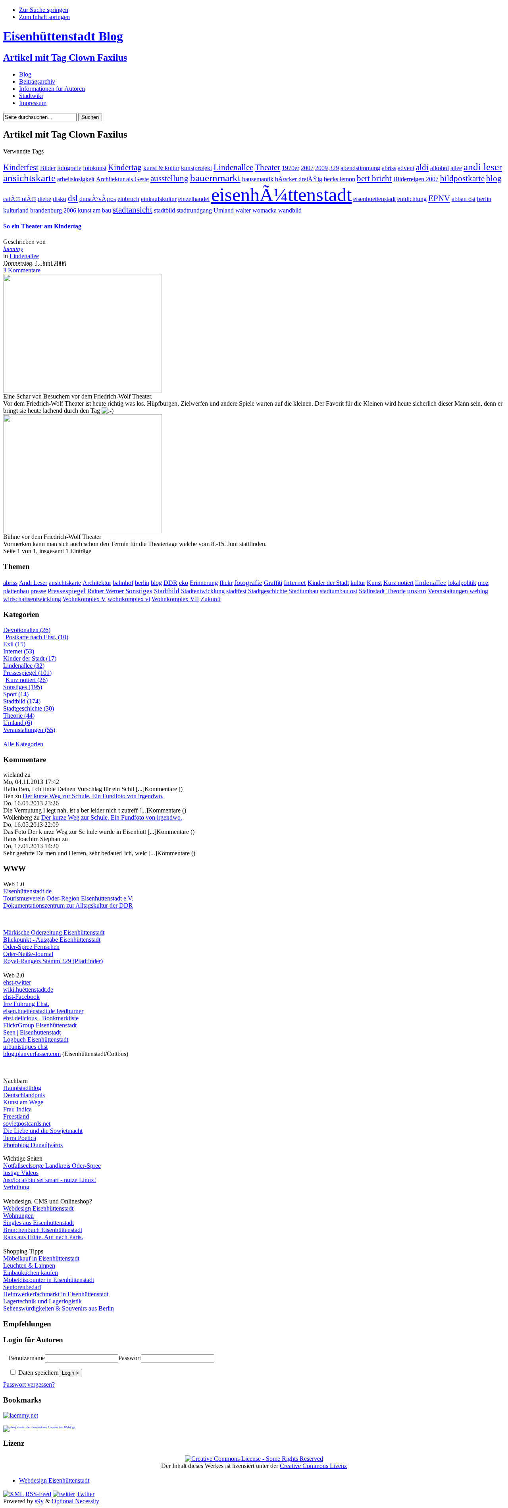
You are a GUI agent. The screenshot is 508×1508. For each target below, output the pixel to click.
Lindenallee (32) (23, 665)
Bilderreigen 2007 (416, 179)
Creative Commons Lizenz (313, 1465)
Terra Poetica (19, 1137)
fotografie (69, 168)
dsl (73, 198)
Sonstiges (138, 591)
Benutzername (27, 1358)
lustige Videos (20, 1172)
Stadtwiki (31, 95)
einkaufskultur (159, 198)
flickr (226, 582)
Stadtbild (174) (21, 701)
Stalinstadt (372, 591)
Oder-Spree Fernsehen (31, 946)
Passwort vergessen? (29, 1384)
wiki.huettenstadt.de (28, 989)
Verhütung (16, 1187)
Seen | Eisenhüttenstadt (32, 1032)
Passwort (129, 1358)
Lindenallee (233, 167)
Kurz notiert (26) (27, 679)
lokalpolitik (462, 582)
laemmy (13, 248)
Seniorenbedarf (22, 1287)
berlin (484, 198)
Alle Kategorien (23, 744)
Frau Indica (17, 1109)
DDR (170, 582)
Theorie (396, 591)
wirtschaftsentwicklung (32, 599)
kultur (357, 582)
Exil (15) (14, 644)
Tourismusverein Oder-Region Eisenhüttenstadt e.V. (68, 898)
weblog (479, 591)
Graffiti (273, 582)
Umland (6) (17, 722)
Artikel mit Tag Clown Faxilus (65, 57)
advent (406, 168)
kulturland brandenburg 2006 (39, 210)
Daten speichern (38, 1372)
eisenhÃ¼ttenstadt (281, 194)
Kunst (374, 582)
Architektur (97, 582)
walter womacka (256, 210)
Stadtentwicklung (203, 591)
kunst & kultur (161, 168)
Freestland (16, 1116)
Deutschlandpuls (24, 1095)
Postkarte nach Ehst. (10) (37, 637)
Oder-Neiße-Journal (28, 953)
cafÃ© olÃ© (19, 198)
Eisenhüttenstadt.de (27, 891)
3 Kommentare (21, 270)
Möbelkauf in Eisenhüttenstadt (41, 1258)
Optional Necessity (75, 1501)
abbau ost (463, 198)
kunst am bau (94, 210)
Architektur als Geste (122, 179)
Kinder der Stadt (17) (29, 658)
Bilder (48, 168)
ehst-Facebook (21, 996)
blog (494, 178)
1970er (290, 168)
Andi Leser (33, 582)
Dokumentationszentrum (34, 905)
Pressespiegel (67, 591)
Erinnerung (204, 582)
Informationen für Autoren (52, 88)
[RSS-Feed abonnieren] (13, 1494)
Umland (224, 210)
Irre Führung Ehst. (26, 1003)
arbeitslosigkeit (75, 179)
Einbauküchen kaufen (30, 1272)
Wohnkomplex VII (175, 599)
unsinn (416, 591)
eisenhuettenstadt (374, 198)
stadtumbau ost (338, 591)
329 (334, 168)
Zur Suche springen (43, 9)
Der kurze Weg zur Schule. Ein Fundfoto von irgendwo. (93, 796)
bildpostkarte (462, 178)
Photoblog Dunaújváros (33, 1145)
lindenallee (430, 582)
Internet (295, 582)
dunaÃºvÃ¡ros (97, 198)
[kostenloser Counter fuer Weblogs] (39, 1426)
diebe (44, 198)
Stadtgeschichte (267, 591)
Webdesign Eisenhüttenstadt (38, 1208)
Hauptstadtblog (22, 1088)
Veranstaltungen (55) (29, 729)
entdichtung (412, 198)
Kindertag (125, 167)
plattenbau (16, 591)
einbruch (128, 198)
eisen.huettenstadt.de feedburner (43, 1011)
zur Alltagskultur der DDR (99, 905)
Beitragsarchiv (37, 81)
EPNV (439, 198)
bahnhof (123, 582)
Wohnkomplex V (84, 599)
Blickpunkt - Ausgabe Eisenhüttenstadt (51, 939)
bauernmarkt (215, 177)
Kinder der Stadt (328, 582)
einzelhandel (194, 198)
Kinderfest (20, 167)
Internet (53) (18, 651)
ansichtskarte (29, 177)
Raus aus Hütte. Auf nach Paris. (43, 1237)
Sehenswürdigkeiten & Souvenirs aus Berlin (58, 1308)
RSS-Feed (38, 1494)
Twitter (85, 1494)
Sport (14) (16, 694)
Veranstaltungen (448, 591)
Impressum (32, 103)
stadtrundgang (194, 210)
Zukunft (210, 599)
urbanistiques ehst (25, 1046)
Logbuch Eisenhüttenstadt (35, 1039)
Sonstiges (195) (22, 687)
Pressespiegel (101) (27, 672)
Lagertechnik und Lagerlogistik (42, 1301)
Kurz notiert (398, 582)
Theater (267, 167)
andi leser (483, 166)
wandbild (290, 210)
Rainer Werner (105, 591)
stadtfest (236, 591)
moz (483, 582)
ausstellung (169, 178)
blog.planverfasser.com (32, 1053)
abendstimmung (360, 168)
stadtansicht (132, 209)
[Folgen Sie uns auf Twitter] (64, 1494)
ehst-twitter (17, 982)
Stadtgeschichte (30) (28, 708)
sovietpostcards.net (26, 1123)
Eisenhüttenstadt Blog (63, 36)
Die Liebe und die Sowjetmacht (43, 1130)
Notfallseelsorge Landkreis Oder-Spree (52, 1165)
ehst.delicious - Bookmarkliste (41, 1018)
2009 (321, 168)
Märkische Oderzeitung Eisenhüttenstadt (53, 932)
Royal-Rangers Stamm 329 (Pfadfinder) (53, 961)
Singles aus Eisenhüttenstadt (38, 1222)
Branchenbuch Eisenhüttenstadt (42, 1229)
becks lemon (339, 179)
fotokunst (94, 168)
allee (456, 168)
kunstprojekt (196, 168)
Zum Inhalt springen (44, 16)
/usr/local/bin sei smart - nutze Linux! (49, 1180)
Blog (25, 74)
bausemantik (257, 179)
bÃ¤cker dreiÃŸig (298, 179)
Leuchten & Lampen (29, 1265)
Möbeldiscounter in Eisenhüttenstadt (48, 1279)
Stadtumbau (303, 591)
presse (38, 591)
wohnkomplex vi (129, 599)
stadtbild (164, 210)
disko (59, 198)
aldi (422, 167)
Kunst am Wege (23, 1102)
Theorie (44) (19, 715)
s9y (39, 1501)
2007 (307, 168)
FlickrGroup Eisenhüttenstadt (40, 1025)
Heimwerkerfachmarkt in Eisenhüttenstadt (55, 1294)
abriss (389, 168)
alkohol (439, 168)
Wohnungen (18, 1215)
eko (183, 582)
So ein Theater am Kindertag (42, 226)
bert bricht (374, 178)
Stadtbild (166, 591)
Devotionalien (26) (26, 630)
